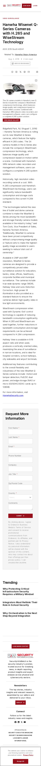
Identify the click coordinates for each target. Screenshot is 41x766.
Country (12, 493)
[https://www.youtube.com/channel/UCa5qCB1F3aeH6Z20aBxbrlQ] (25, 722)
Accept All (20, 761)
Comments (13, 503)
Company (12, 465)
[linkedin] (16, 72)
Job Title (13, 474)
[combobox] (20, 497)
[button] (4, 5)
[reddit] (24, 72)
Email (11, 446)
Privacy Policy (28, 755)
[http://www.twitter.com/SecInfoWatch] (21, 722)
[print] (37, 72)
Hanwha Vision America (26, 54)
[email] (29, 72)
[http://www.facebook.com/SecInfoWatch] (15, 722)
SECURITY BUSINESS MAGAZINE (20, 735)
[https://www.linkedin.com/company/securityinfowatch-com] (18, 722)
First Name (13, 428)
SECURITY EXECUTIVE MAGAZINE (20, 732)
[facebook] (12, 72)
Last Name (13, 437)
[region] (20, 756)
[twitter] (20, 72)
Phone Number (14, 456)
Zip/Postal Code (15, 483)
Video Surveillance (11, 18)
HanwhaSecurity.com (13, 395)
